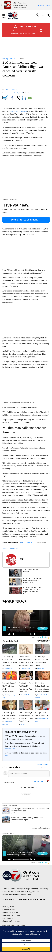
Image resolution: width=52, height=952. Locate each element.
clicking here (10, 749)
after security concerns (18, 111)
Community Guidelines (38, 889)
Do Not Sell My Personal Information (16, 894)
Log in (39, 764)
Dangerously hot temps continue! (22, 33)
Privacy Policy (22, 889)
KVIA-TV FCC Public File (13, 892)
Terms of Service (8, 889)
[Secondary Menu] (5, 15)
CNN (6, 89)
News (21, 542)
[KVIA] (15, 15)
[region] (26, 796)
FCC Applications (32, 892)
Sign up (45, 764)
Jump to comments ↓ (10, 549)
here (6, 756)
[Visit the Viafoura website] (44, 828)
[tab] (9, 782)
